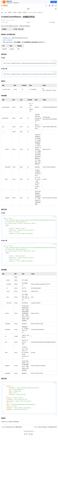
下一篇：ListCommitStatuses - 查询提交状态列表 (45, 427)
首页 (2, 12)
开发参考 (9, 12)
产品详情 (28, 22)
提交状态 (25, 12)
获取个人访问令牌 (7, 40)
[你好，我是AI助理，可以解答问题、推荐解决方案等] (49, 5)
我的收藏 (53, 22)
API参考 (14, 12)
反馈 (31, 434)
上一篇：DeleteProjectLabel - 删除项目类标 (11, 427)
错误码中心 (6, 421)
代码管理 (20, 12)
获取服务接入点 (7, 38)
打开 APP (54, 2)
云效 (5, 12)
